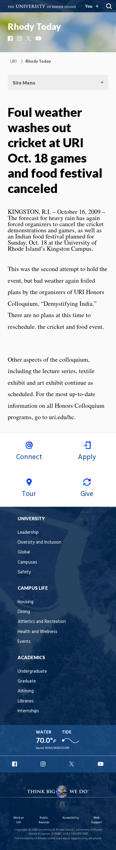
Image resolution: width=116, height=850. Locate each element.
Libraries (26, 701)
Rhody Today (34, 26)
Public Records (44, 820)
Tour (29, 494)
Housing (25, 602)
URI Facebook (15, 763)
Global (24, 552)
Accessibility (70, 818)
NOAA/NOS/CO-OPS (57, 748)
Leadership (28, 532)
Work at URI (18, 820)
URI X (72, 763)
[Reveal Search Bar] (109, 6)
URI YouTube (101, 763)
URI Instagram (44, 763)
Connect (29, 457)
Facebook (11, 38)
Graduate (27, 681)
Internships (28, 711)
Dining (24, 612)
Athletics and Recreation (42, 621)
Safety (24, 572)
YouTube (39, 38)
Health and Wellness (37, 632)
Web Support (96, 820)
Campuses (27, 562)
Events (24, 641)
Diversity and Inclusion (39, 542)
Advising (26, 691)
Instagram (20, 38)
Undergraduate (32, 671)
